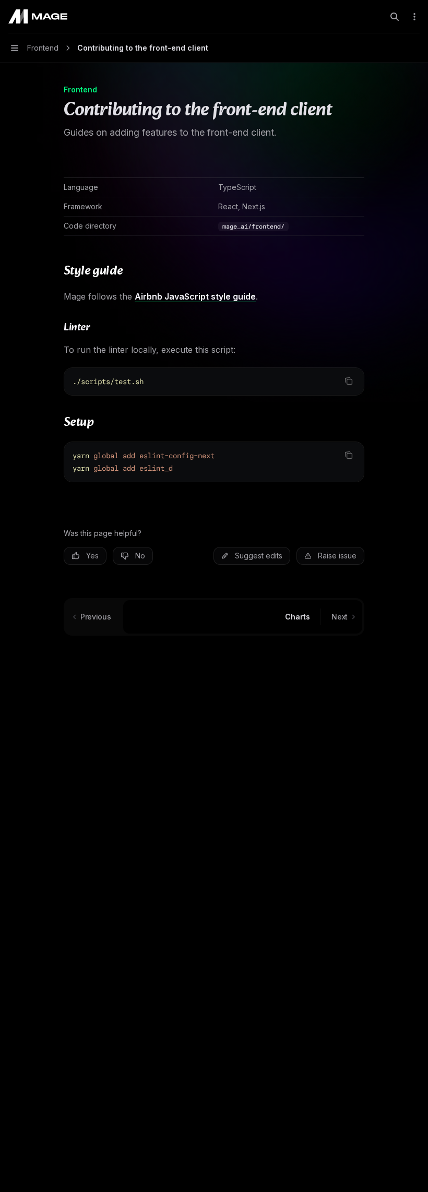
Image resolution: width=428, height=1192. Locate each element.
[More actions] (414, 16)
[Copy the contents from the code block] (348, 381)
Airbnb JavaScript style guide (195, 296)
